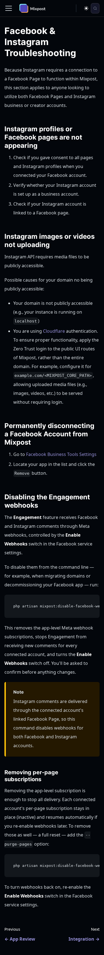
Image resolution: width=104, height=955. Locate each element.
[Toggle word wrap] (82, 601)
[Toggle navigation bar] (8, 8)
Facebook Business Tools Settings (61, 454)
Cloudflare (54, 331)
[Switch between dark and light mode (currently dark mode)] (86, 8)
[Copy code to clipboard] (92, 601)
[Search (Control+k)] (95, 8)
